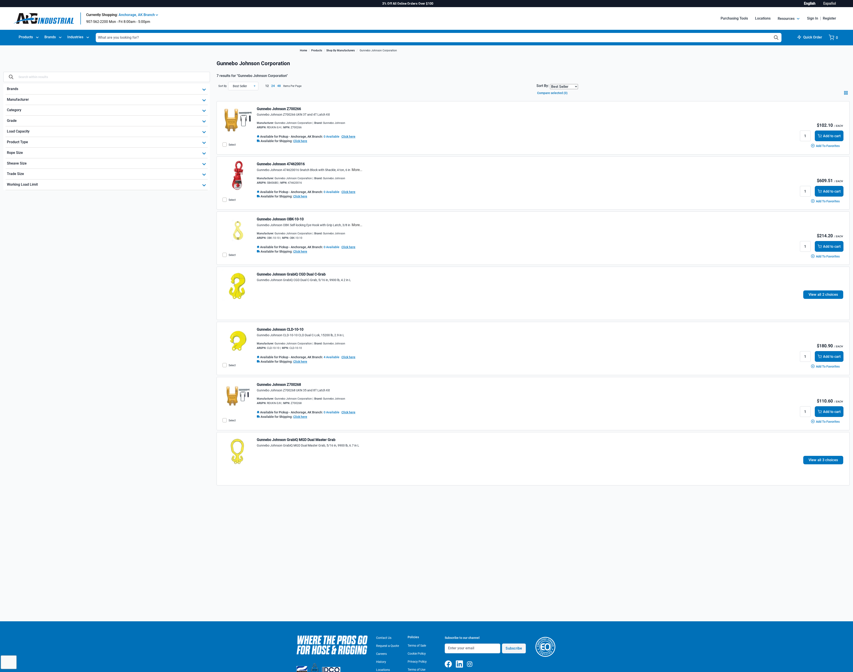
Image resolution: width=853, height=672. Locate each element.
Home (303, 50)
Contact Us (383, 638)
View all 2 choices (823, 294)
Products (26, 37)
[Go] (11, 77)
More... (357, 170)
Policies (413, 637)
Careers (381, 654)
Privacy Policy (417, 661)
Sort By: (542, 86)
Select (232, 144)
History (381, 662)
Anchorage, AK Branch (137, 15)
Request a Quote (387, 646)
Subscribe (514, 648)
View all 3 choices (823, 460)
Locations (763, 18)
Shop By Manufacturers (340, 50)
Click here (348, 136)
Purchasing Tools (734, 18)
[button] (243, 86)
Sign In (812, 18)
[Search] (776, 37)
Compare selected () (552, 93)
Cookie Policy (417, 653)
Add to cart (832, 136)
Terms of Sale (417, 645)
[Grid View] (847, 94)
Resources (786, 18)
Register (829, 18)
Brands (50, 37)
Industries (75, 37)
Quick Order (812, 37)
